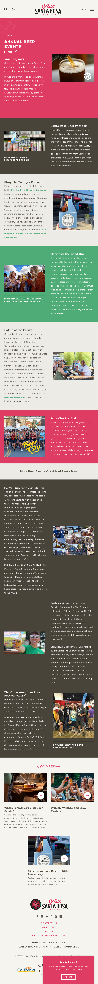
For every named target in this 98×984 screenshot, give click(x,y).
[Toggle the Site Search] (5, 9)
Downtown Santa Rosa (49, 943)
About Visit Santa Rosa (49, 935)
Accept (68, 977)
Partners (49, 927)
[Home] (49, 904)
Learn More (77, 969)
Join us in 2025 (82, 454)
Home (9, 35)
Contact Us (49, 923)
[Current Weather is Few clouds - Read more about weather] (13, 9)
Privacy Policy (77, 956)
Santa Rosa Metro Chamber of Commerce (49, 947)
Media (49, 931)
